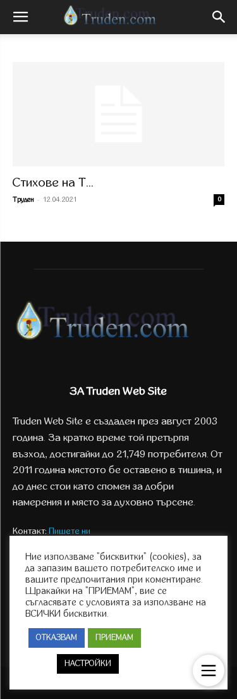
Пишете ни (69, 531)
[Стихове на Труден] (118, 114)
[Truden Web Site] (118, 324)
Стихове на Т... (53, 182)
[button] (20, 17)
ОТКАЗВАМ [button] (56, 637)
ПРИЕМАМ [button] (114, 637)
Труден (23, 199)
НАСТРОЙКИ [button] (87, 663)
